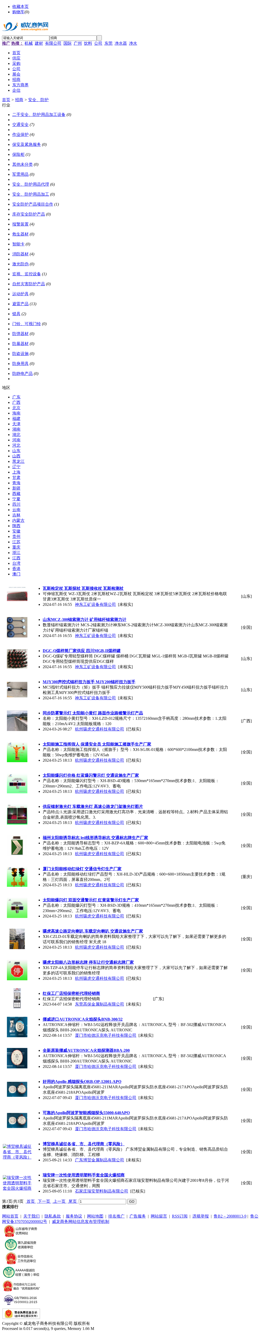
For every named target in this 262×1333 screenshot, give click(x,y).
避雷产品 (20, 304)
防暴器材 (20, 343)
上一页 (59, 1201)
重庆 (16, 547)
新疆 (16, 488)
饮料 (88, 43)
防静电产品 (22, 373)
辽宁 (16, 467)
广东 (16, 397)
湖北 (16, 434)
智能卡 (18, 244)
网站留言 (159, 1216)
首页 (6, 100)
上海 (16, 472)
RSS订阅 (180, 1216)
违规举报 (200, 1216)
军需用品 (20, 174)
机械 (29, 43)
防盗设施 (20, 353)
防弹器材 (20, 334)
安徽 (16, 531)
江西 (16, 558)
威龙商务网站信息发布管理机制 (80, 1221)
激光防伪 (20, 264)
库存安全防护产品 (28, 214)
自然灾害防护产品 (28, 284)
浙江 (16, 552)
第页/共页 (13, 1201)
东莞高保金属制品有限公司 (99, 1004)
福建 (16, 418)
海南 (16, 413)
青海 (16, 483)
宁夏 (16, 499)
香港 (16, 569)
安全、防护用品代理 (30, 184)
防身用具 (20, 363)
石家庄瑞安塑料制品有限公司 (101, 1191)
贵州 (16, 536)
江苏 (16, 542)
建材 (39, 43)
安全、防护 (38, 100)
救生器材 (20, 234)
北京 (16, 408)
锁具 (16, 314)
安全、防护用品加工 (30, 194)
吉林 (16, 515)
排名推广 (116, 1216)
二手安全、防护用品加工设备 (39, 114)
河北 (16, 445)
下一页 (44, 1201)
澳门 (16, 574)
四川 (16, 504)
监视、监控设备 (26, 274)
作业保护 (20, 134)
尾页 (73, 1201)
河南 (16, 440)
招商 (19, 100)
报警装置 (20, 224)
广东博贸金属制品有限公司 (99, 1160)
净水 (133, 43)
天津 (16, 424)
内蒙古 (18, 520)
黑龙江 (18, 461)
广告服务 (137, 1216)
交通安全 (20, 124)
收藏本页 (20, 6)
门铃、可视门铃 (26, 324)
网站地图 (95, 1216)
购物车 (18, 12)
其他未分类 (22, 164)
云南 (16, 510)
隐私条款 (53, 1216)
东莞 (108, 43)
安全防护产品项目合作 (32, 204)
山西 (16, 456)
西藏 (16, 493)
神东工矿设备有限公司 (95, 604)
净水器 (121, 43)
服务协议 (74, 1216)
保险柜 (18, 154)
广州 (78, 43)
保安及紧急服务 (26, 144)
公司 (98, 43)
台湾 (16, 563)
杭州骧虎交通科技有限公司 (99, 729)
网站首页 (10, 1216)
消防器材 (20, 254)
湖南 (16, 429)
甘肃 (16, 477)
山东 (16, 451)
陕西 (16, 526)
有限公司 (53, 43)
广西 (16, 402)
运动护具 (20, 294)
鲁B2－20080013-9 (230, 1216)
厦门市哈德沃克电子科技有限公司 (105, 1035)
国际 (67, 43)
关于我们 (31, 1216)
